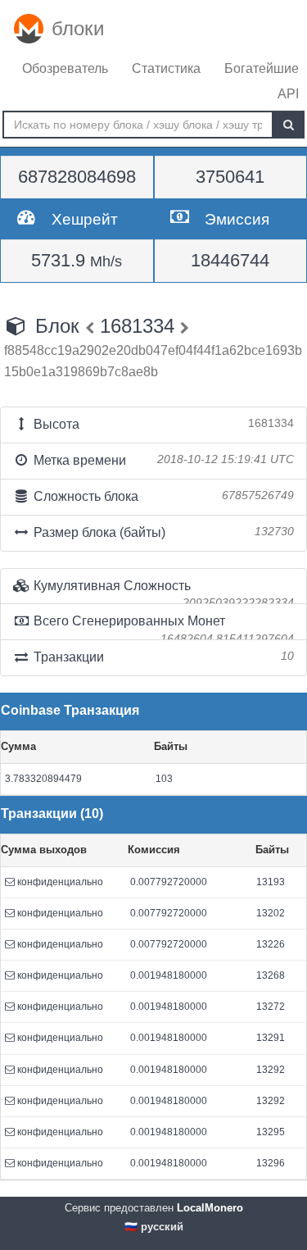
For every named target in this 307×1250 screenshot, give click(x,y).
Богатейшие (261, 68)
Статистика (166, 68)
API (288, 94)
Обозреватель (65, 68)
